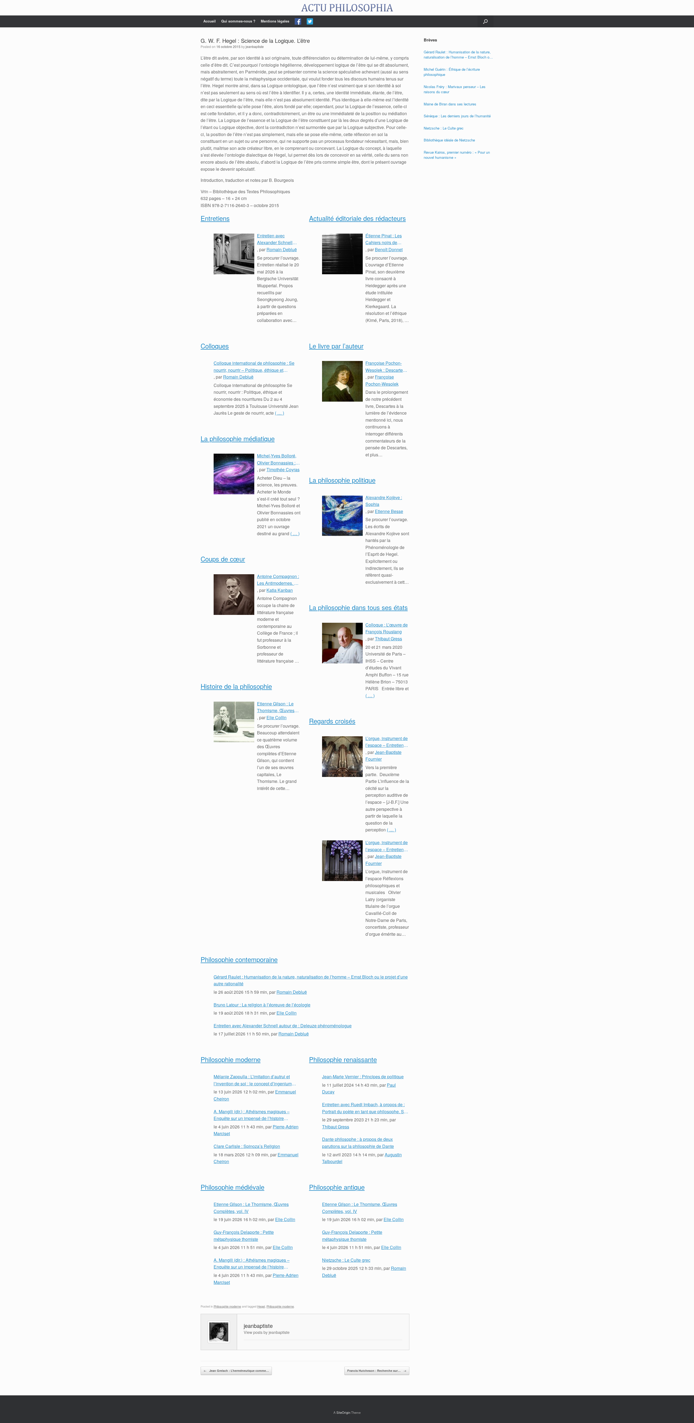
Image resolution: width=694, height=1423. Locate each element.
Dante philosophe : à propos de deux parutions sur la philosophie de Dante (358, 1142)
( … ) (279, 413)
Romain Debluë (281, 249)
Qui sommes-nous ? (238, 21)
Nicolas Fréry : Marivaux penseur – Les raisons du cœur (455, 89)
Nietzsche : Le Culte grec (346, 1260)
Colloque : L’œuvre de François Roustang (386, 628)
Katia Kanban (279, 590)
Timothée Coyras (283, 469)
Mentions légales (275, 21)
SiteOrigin (343, 1412)
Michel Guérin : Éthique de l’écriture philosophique (452, 72)
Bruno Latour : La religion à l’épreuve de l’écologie (262, 1005)
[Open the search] (485, 21)
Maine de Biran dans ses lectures (450, 104)
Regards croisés (332, 720)
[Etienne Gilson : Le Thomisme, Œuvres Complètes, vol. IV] (234, 722)
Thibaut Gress (388, 638)
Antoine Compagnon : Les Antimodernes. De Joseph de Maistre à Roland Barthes (278, 580)
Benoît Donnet (389, 249)
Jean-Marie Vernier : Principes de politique (363, 1076)
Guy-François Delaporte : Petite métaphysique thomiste (244, 1235)
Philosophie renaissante (343, 1059)
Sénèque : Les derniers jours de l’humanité (457, 115)
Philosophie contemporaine (239, 959)
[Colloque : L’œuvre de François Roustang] (342, 643)
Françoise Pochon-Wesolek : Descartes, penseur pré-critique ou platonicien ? (385, 366)
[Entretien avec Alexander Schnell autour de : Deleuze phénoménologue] (234, 254)
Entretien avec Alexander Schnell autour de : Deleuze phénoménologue (276, 239)
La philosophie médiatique (238, 438)
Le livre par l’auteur (336, 345)
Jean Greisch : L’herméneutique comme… (236, 1371)
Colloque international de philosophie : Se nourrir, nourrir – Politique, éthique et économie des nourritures (254, 366)
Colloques (215, 345)
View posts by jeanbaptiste (267, 1332)
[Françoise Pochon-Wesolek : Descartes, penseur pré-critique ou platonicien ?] (342, 381)
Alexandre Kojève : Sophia (383, 501)
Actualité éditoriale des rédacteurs (357, 218)
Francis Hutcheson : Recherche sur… (376, 1371)
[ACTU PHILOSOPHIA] (347, 7)
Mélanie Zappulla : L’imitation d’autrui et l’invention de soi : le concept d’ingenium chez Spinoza (253, 1080)
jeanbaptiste (255, 46)
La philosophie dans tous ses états (358, 607)
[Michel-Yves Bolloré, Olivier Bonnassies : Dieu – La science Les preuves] (234, 474)
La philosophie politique (342, 480)
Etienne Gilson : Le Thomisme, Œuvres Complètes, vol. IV (275, 707)
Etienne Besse (389, 511)
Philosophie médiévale (232, 1187)
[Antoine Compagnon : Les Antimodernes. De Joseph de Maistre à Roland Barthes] (234, 594)
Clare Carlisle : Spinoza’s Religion (247, 1146)
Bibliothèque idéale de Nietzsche (449, 140)
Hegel (261, 1306)
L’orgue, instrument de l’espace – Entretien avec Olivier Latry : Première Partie (386, 846)
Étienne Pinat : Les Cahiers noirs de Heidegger (383, 239)
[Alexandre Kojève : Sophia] (342, 515)
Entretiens (215, 218)
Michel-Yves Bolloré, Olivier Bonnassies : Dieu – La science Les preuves (278, 459)
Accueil (209, 21)
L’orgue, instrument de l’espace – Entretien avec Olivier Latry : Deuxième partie (386, 742)
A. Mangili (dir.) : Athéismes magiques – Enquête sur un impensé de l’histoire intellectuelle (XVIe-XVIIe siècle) (252, 1115)
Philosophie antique (337, 1187)
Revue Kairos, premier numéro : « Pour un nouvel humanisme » (457, 155)
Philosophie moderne (231, 1059)
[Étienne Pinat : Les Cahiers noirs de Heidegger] (342, 254)
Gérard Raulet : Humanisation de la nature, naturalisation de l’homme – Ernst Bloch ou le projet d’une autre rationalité (311, 980)
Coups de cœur (223, 558)
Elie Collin (276, 717)
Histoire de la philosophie (236, 686)
